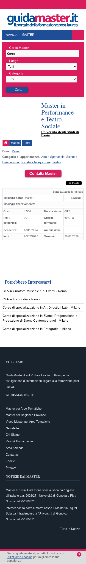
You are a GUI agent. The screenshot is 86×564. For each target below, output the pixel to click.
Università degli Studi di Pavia (60, 133)
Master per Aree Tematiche (24, 408)
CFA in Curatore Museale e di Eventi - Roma (35, 291)
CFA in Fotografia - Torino (21, 299)
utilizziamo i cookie (19, 557)
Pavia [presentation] (15, 151)
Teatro (56, 162)
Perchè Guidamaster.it (20, 441)
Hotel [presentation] (26, 143)
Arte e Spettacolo (52, 157)
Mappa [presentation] (15, 143)
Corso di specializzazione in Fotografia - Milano (37, 329)
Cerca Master (19, 47)
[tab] (6, 143)
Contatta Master (43, 173)
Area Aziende (14, 448)
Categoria (16, 73)
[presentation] (5, 143)
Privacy (11, 467)
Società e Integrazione (35, 162)
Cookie (10, 461)
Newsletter (13, 428)
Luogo (13, 61)
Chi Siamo (12, 434)
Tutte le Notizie (70, 529)
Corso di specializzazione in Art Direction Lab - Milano (41, 307)
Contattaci (12, 454)
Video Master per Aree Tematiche (28, 421)
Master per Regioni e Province (26, 415)
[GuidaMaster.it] (43, 19)
